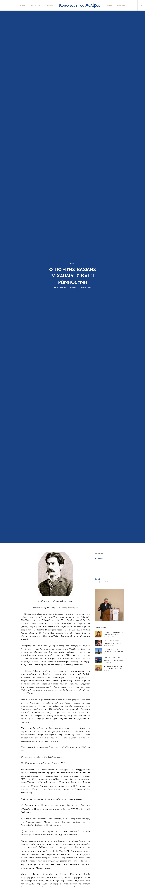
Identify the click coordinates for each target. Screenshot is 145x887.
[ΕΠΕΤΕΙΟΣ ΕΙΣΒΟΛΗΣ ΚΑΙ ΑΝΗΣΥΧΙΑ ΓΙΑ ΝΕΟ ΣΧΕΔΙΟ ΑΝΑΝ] (98, 659)
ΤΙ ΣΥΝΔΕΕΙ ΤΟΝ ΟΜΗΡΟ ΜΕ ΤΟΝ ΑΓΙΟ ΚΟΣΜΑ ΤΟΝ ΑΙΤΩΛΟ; (113, 633)
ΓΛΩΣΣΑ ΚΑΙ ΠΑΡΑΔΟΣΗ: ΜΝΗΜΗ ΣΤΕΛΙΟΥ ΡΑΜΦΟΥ (112, 642)
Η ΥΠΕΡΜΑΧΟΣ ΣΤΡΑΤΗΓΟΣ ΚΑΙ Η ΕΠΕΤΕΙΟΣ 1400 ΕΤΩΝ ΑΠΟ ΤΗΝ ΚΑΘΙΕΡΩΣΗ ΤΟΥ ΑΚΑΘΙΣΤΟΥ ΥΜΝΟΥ (113, 667)
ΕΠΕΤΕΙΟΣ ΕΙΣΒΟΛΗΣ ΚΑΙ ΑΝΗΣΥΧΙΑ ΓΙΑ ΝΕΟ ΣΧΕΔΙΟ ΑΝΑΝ (113, 659)
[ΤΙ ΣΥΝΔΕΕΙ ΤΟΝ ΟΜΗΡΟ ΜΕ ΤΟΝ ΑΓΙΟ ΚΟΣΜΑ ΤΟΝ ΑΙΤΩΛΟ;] (98, 634)
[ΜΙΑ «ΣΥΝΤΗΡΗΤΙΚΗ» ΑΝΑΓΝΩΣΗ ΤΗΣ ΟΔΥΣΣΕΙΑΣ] (98, 651)
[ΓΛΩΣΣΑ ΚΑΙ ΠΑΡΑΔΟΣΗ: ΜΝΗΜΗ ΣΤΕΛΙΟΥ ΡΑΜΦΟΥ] (98, 642)
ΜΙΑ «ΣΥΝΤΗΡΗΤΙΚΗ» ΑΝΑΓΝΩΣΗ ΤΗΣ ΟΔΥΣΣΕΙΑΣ (113, 650)
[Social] (140, 5)
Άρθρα (72, 263)
